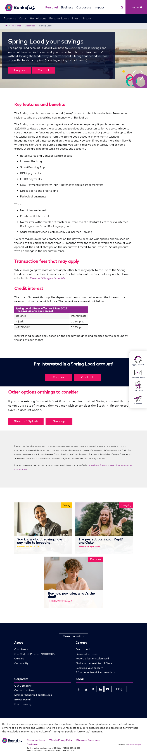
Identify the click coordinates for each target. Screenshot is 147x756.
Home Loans (38, 18)
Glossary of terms (36, 740)
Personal (51, 7)
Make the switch (73, 636)
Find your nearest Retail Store (94, 663)
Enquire (19, 70)
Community (21, 663)
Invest (76, 18)
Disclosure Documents (87, 740)
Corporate (83, 7)
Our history (21, 649)
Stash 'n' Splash (26, 421)
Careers (19, 658)
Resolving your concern (89, 668)
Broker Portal (22, 699)
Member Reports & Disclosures (33, 694)
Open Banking (23, 704)
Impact (99, 7)
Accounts (10, 18)
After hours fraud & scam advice (95, 672)
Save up (59, 421)
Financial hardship (87, 654)
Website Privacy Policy (60, 740)
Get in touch (83, 649)
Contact (43, 70)
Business (67, 7)
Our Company (22, 685)
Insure (87, 18)
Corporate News (24, 690)
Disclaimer (32, 744)
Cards (23, 18)
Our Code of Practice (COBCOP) (34, 654)
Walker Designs (134, 745)
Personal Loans (59, 18)
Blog (119, 689)
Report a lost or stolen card (92, 658)
